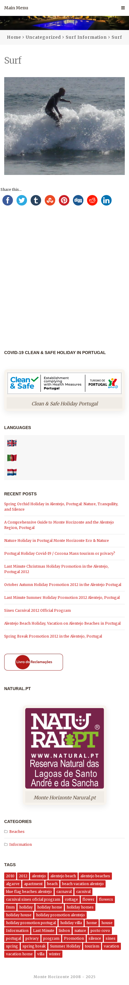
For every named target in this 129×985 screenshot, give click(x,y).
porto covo (100, 930)
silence (94, 938)
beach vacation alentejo (83, 883)
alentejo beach (63, 876)
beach (52, 883)
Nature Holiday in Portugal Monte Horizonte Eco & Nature (56, 540)
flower (88, 899)
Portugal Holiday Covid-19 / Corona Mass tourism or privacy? (59, 553)
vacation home (19, 954)
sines (111, 938)
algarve (13, 883)
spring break (34, 946)
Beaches (17, 831)
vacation (111, 946)
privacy (32, 938)
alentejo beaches (95, 876)
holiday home (49, 907)
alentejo (39, 876)
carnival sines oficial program (33, 899)
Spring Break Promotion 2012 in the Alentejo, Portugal (53, 636)
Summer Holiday (65, 946)
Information (20, 844)
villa (40, 954)
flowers (106, 899)
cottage (71, 899)
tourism (92, 946)
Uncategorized (43, 37)
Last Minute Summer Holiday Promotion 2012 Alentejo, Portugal (62, 597)
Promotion (74, 938)
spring (12, 946)
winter (55, 954)
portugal (13, 938)
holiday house (19, 915)
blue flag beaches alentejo (29, 891)
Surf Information (86, 37)
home (91, 922)
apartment (33, 883)
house (106, 922)
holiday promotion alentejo (60, 915)
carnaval (64, 891)
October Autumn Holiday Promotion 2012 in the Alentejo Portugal (62, 584)
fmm (10, 907)
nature (80, 930)
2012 (23, 876)
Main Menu (16, 8)
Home (14, 37)
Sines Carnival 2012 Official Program (37, 610)
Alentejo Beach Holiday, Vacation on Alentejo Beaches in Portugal (62, 623)
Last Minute (43, 930)
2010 (10, 876)
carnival (83, 891)
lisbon (64, 930)
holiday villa (71, 922)
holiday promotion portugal (31, 922)
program (51, 938)
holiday (26, 907)
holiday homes (80, 907)
